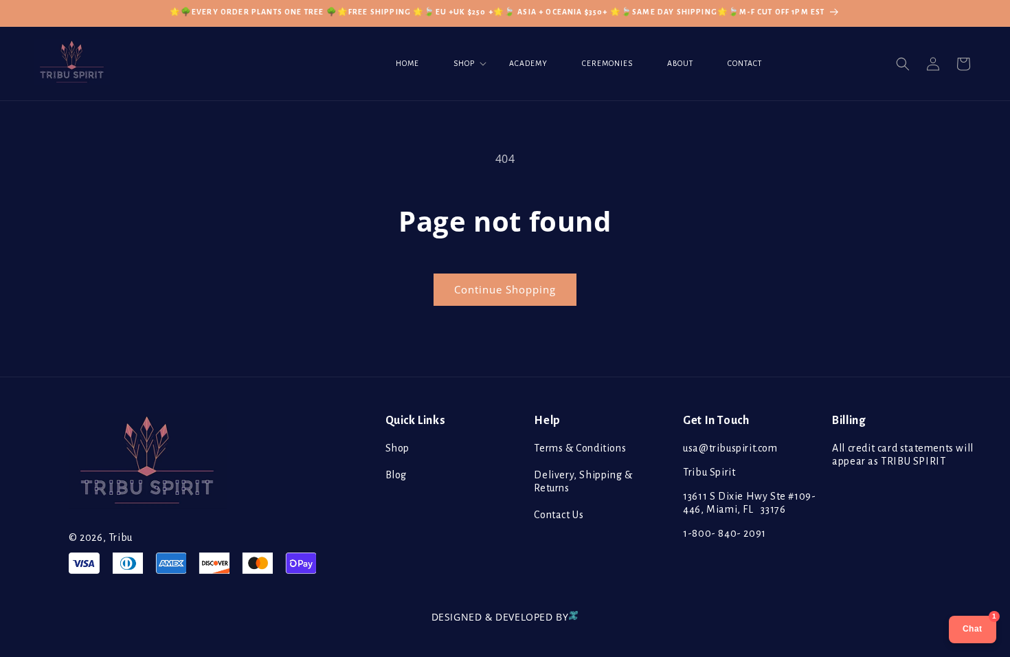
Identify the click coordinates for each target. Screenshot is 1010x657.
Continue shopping (505, 289)
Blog (396, 474)
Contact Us (558, 514)
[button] (464, 64)
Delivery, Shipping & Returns (583, 481)
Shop (397, 448)
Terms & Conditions (580, 448)
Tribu (121, 537)
